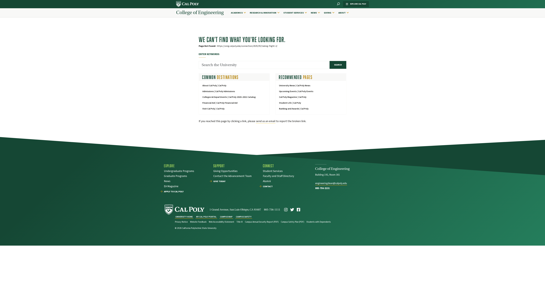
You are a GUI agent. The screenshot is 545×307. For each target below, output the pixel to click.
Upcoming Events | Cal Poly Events (296, 91)
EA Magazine (171, 186)
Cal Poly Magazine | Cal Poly (292, 97)
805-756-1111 (272, 209)
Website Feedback (198, 222)
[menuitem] (240, 12)
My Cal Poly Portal (206, 216)
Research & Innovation (263, 12)
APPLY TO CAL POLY (174, 191)
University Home (184, 216)
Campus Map (226, 216)
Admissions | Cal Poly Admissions (218, 91)
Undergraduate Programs (179, 171)
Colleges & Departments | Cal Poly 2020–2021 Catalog (229, 97)
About (342, 12)
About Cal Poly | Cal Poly (214, 85)
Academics (237, 12)
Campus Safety (243, 216)
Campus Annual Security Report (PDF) (262, 222)
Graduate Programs (175, 176)
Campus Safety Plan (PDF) (292, 222)
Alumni (267, 181)
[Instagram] (286, 210)
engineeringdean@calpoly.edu (331, 183)
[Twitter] (292, 210)
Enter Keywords (209, 54)
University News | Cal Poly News (294, 85)
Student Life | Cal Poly (290, 102)
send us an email (265, 121)
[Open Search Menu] (338, 4)
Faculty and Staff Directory (278, 176)
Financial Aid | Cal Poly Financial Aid (219, 102)
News (314, 12)
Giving (327, 12)
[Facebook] (298, 210)
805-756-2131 (322, 188)
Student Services (293, 12)
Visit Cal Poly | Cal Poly (213, 108)
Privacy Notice (181, 222)
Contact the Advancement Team (232, 176)
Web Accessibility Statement (221, 222)
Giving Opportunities (225, 171)
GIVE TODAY (219, 181)
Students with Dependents (318, 222)
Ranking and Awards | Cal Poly (294, 108)
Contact (268, 186)
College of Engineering (200, 12)
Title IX (239, 222)
